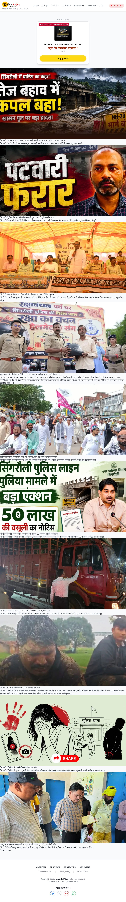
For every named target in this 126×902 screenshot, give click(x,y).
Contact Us (70, 867)
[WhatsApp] (73, 893)
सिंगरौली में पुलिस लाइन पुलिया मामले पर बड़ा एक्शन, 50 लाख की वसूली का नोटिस (29, 533)
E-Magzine (92, 5)
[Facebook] (52, 893)
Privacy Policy (64, 871)
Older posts (5, 850)
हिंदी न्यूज (45, 5)
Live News (118, 5)
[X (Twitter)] (59, 893)
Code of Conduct (45, 871)
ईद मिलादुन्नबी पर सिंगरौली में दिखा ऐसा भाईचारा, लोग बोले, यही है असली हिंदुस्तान (28, 457)
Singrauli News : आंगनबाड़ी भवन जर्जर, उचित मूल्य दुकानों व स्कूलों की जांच (28, 844)
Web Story (79, 5)
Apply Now (63, 58)
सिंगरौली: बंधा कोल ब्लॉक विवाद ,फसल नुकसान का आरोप (20, 687)
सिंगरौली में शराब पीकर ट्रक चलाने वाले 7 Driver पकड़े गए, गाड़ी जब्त (25, 610)
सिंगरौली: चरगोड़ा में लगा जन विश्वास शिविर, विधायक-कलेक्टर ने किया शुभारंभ (27, 294)
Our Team (55, 867)
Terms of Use (82, 871)
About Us (41, 867)
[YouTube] (66, 893)
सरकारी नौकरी (66, 5)
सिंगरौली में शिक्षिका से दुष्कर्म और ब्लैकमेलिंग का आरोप (18, 767)
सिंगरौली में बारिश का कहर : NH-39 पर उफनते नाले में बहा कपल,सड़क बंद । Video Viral (32, 140)
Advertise (85, 867)
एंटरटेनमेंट (54, 5)
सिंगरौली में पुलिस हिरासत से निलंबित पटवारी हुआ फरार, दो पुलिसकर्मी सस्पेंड (27, 217)
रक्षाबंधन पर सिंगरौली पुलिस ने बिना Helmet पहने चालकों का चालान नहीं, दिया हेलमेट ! (31, 374)
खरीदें (101, 5)
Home (36, 5)
